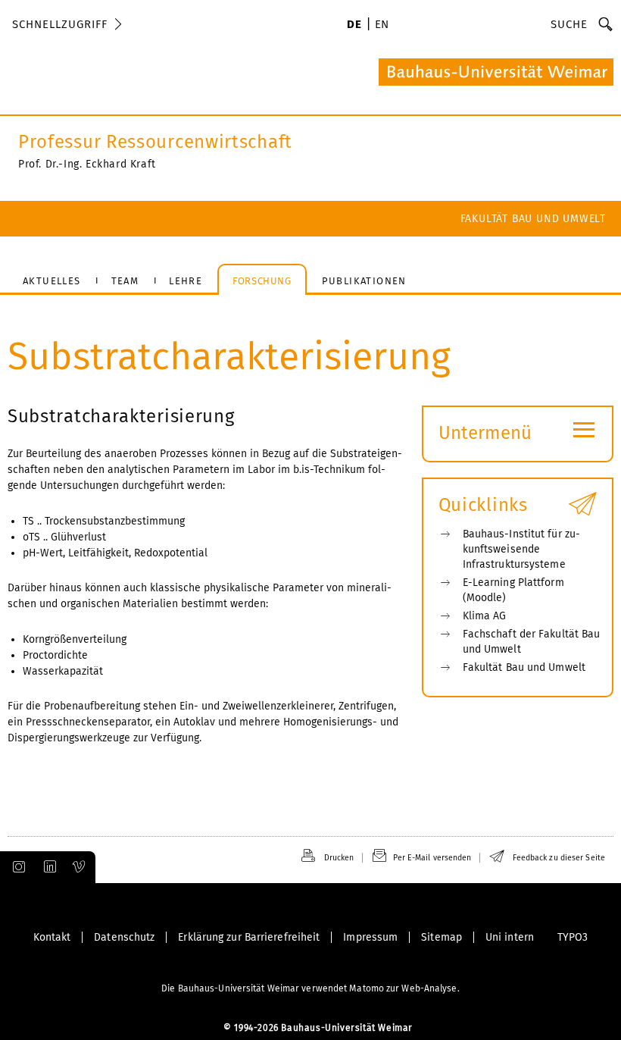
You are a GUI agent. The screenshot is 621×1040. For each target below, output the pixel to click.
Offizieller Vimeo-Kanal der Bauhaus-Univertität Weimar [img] (79, 867)
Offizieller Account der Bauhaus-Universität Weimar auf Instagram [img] (16, 867)
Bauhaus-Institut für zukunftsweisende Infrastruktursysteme (521, 549)
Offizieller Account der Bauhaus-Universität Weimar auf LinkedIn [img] (48, 867)
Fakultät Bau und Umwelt (533, 218)
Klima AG (485, 615)
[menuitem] (354, 25)
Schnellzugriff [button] (60, 24)
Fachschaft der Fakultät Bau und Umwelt (532, 642)
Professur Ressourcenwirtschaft (155, 141)
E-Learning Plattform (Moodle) (513, 590)
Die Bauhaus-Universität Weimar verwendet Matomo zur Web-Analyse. (310, 988)
